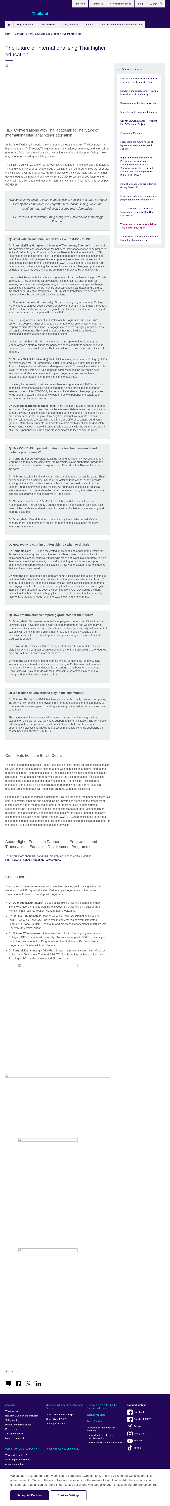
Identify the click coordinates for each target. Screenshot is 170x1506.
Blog (140, 3)
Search (163, 4)
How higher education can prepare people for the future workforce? (138, 198)
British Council (15, 13)
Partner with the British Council (22, 1448)
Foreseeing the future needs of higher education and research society (136, 145)
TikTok (137, 1448)
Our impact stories (132, 69)
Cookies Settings (69, 1495)
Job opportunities (14, 1433)
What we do (11, 1411)
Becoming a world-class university (138, 103)
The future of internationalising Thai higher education (138, 226)
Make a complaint (14, 1438)
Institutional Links (96, 1414)
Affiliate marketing (14, 1464)
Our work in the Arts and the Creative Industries (102, 1407)
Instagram (139, 1433)
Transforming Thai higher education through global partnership (139, 238)
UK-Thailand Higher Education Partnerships (33, 860)
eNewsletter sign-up (120, 3)
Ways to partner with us (17, 1459)
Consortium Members (131, 133)
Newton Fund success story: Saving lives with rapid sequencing (139, 93)
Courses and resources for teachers (101, 1429)
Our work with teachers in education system (100, 1436)
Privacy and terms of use (18, 1424)
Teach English (94, 1421)
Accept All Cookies (29, 1495)
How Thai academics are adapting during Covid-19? (138, 186)
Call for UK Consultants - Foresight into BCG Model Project (138, 122)
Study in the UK (70, 24)
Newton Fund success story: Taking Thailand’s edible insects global (139, 80)
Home (9, 24)
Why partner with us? (16, 1455)
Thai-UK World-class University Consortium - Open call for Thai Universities (136, 212)
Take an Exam (47, 24)
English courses (25, 24)
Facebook (139, 1412)
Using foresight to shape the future (138, 112)
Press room (11, 1429)
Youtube (138, 1440)
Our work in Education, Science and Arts (121, 24)
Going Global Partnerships (60, 1414)
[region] (85, 1487)
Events (89, 24)
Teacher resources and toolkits (62, 1448)
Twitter (137, 1426)
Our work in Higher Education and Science (64, 1407)
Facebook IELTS (142, 1419)
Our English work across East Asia (105, 1442)
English (79, 3)
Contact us (97, 3)
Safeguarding (12, 1420)
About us (10, 1405)
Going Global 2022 (56, 1419)
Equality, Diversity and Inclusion (21, 1415)
